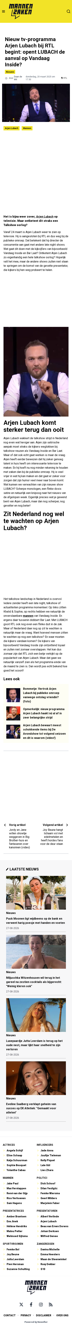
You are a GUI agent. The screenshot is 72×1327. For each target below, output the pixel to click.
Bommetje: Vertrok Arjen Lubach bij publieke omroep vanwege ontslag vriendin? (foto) (41, 695)
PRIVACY (26, 1315)
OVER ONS (62, 1315)
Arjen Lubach (11, 128)
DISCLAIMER (43, 1315)
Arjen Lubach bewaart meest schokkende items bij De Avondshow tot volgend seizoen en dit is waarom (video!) (44, 732)
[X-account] (21, 1304)
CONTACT (9, 1315)
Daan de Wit (18, 78)
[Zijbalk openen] (3, 11)
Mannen (27, 128)
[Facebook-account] (31, 1304)
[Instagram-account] (41, 1304)
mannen (28, 615)
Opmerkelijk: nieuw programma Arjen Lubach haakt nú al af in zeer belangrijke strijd (43, 713)
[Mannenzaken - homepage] (21, 11)
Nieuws (10, 72)
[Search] (68, 11)
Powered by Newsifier (36, 1322)
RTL (65, 78)
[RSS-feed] (51, 1304)
